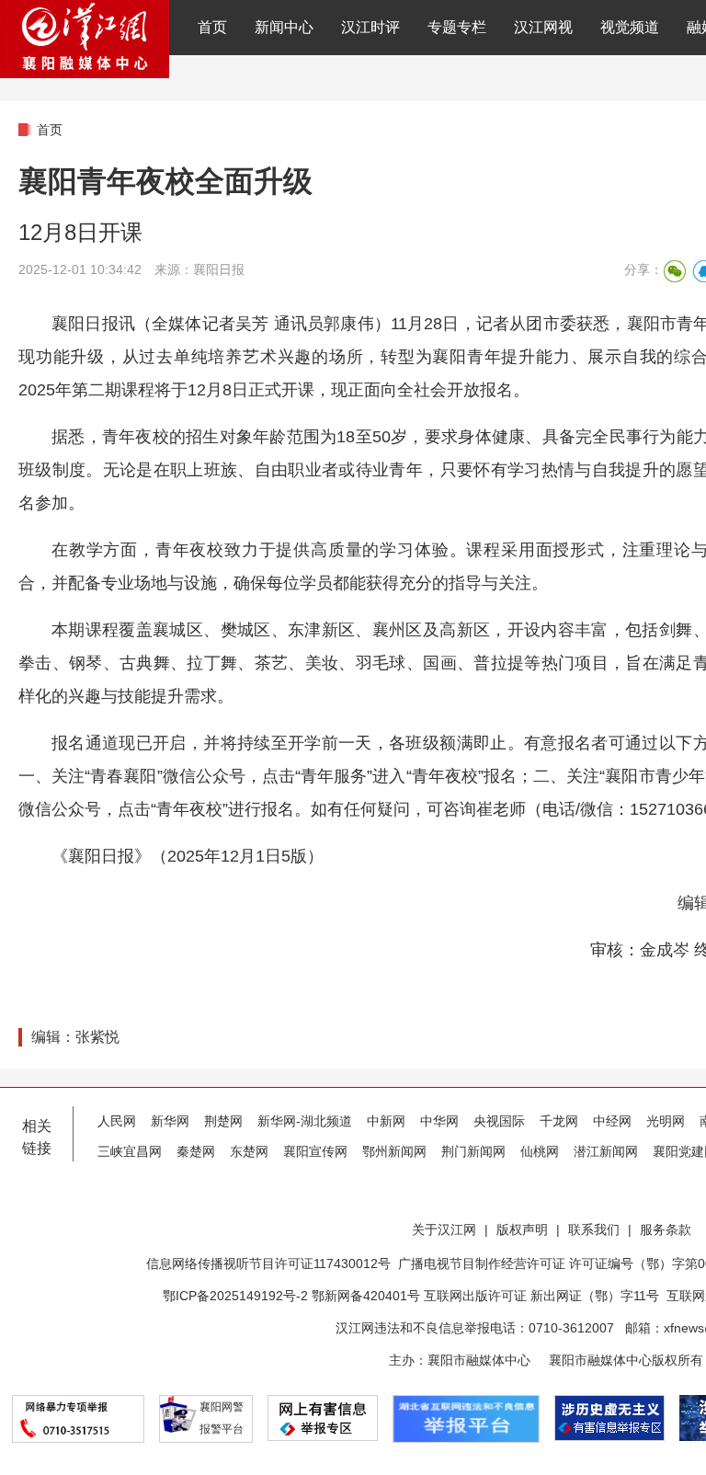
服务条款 (665, 1229)
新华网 (170, 1121)
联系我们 (594, 1229)
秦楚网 (195, 1151)
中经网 (612, 1121)
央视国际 (499, 1121)
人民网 (116, 1121)
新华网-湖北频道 (304, 1121)
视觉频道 (629, 27)
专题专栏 (456, 27)
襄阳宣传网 (315, 1151)
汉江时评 (370, 27)
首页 (212, 27)
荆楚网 (223, 1121)
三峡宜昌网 (129, 1151)
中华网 (439, 1121)
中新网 (386, 1121)
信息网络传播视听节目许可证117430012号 (268, 1263)
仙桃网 (539, 1151)
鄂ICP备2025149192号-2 (237, 1295)
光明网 (665, 1121)
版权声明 (522, 1229)
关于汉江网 (444, 1229)
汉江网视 (543, 27)
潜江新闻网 (606, 1151)
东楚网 (249, 1151)
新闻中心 (284, 27)
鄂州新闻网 (394, 1151)
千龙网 (559, 1121)
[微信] (675, 271)
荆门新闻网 (473, 1151)
